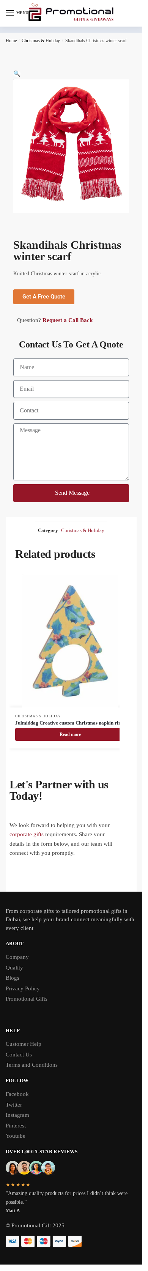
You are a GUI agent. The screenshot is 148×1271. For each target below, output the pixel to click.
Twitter (14, 1105)
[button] (16, 74)
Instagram (17, 1115)
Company (17, 957)
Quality (14, 968)
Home (11, 40)
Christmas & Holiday (41, 40)
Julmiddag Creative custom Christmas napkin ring (69, 723)
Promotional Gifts (26, 999)
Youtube (15, 1136)
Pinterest (16, 1126)
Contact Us (19, 1055)
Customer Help (23, 1044)
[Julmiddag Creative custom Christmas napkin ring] (70, 641)
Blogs (12, 978)
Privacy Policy (23, 988)
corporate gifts (26, 834)
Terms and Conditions (32, 1065)
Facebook (17, 1094)
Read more (70, 734)
